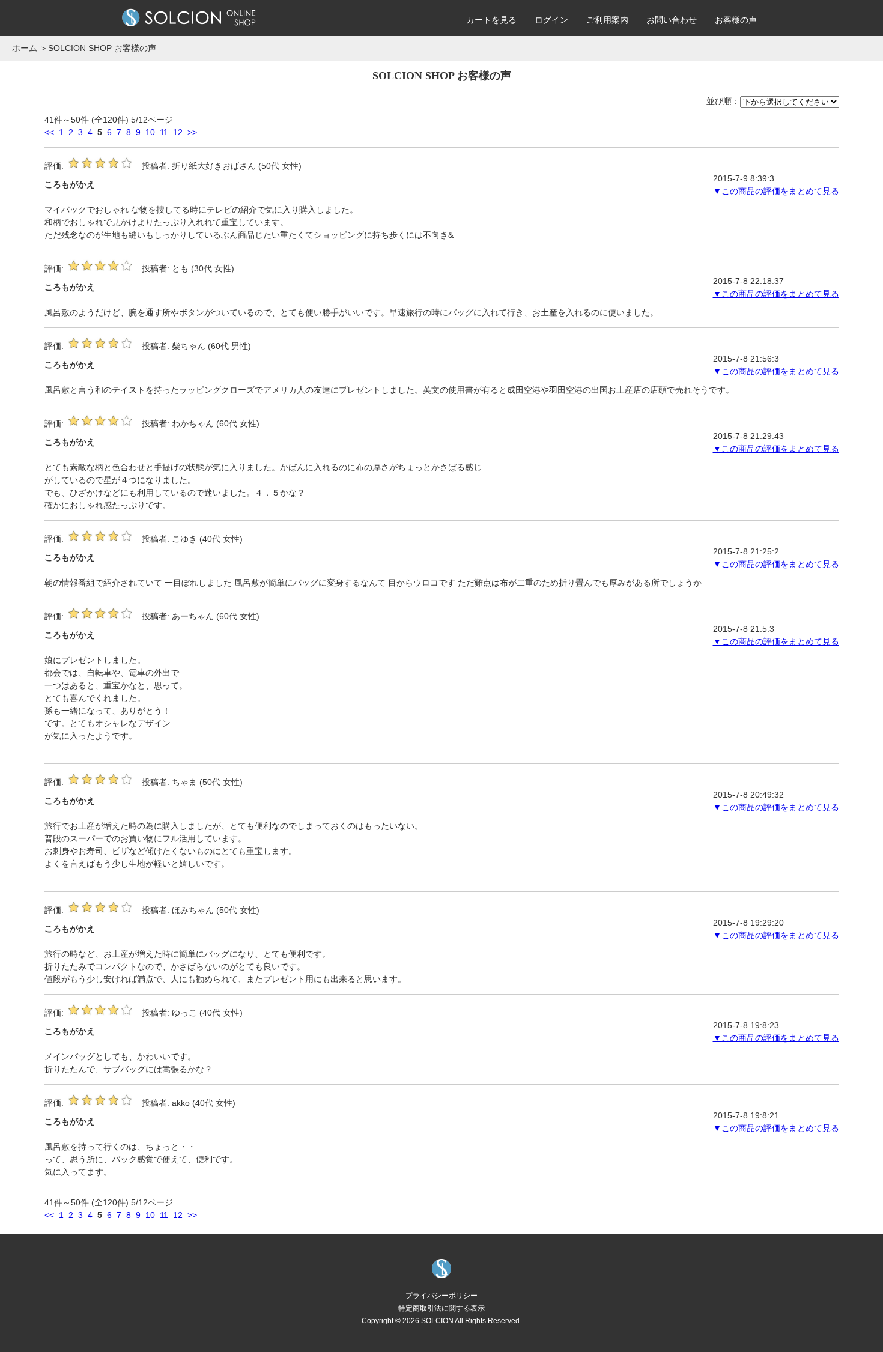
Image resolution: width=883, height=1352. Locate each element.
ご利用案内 (607, 20)
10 (150, 132)
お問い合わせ (671, 20)
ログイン (551, 20)
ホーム (24, 48)
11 (164, 132)
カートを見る (491, 20)
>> (192, 132)
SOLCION (437, 1320)
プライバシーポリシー (441, 1295)
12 (178, 132)
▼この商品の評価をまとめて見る (776, 191)
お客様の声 (736, 20)
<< (49, 132)
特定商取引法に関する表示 (441, 1308)
